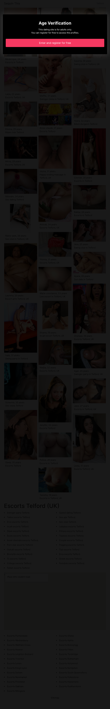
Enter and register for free (55, 42)
